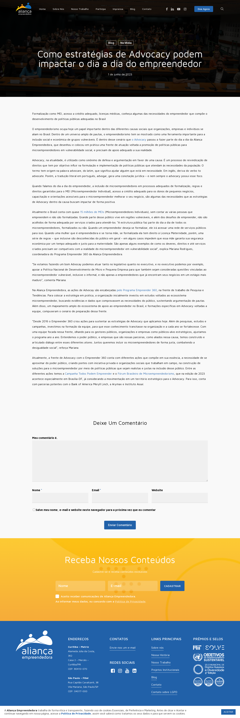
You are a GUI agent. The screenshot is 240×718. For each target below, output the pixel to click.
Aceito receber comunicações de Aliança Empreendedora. (98, 596)
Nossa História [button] (160, 655)
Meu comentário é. (44, 437)
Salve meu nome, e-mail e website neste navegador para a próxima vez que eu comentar (96, 509)
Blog (111, 43)
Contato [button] (156, 684)
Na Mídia (126, 43)
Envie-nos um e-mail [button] (122, 647)
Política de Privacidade (130, 601)
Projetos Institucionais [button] (165, 669)
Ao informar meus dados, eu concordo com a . (101, 601)
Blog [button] (154, 677)
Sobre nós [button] (157, 647)
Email (96, 490)
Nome (37, 490)
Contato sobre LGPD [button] (164, 692)
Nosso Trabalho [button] (161, 662)
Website (157, 490)
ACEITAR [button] (228, 711)
